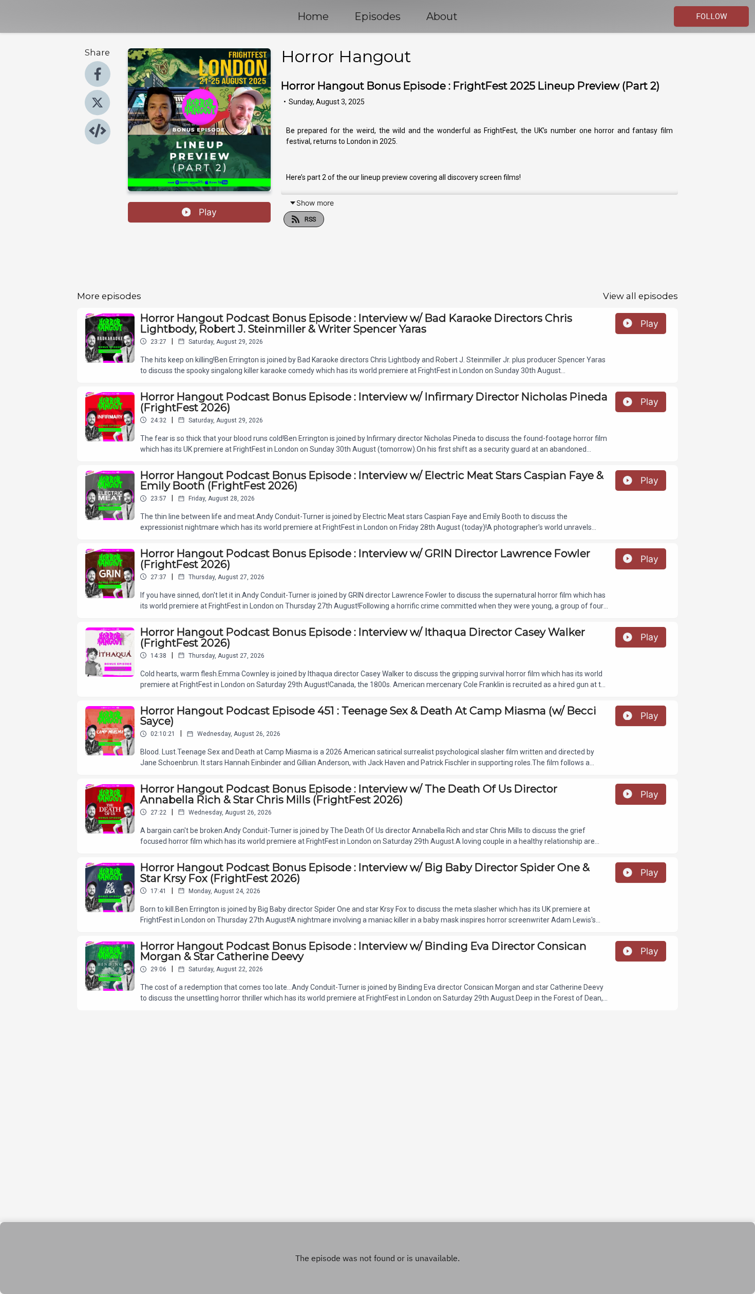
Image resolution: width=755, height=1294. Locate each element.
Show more (315, 202)
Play (208, 212)
